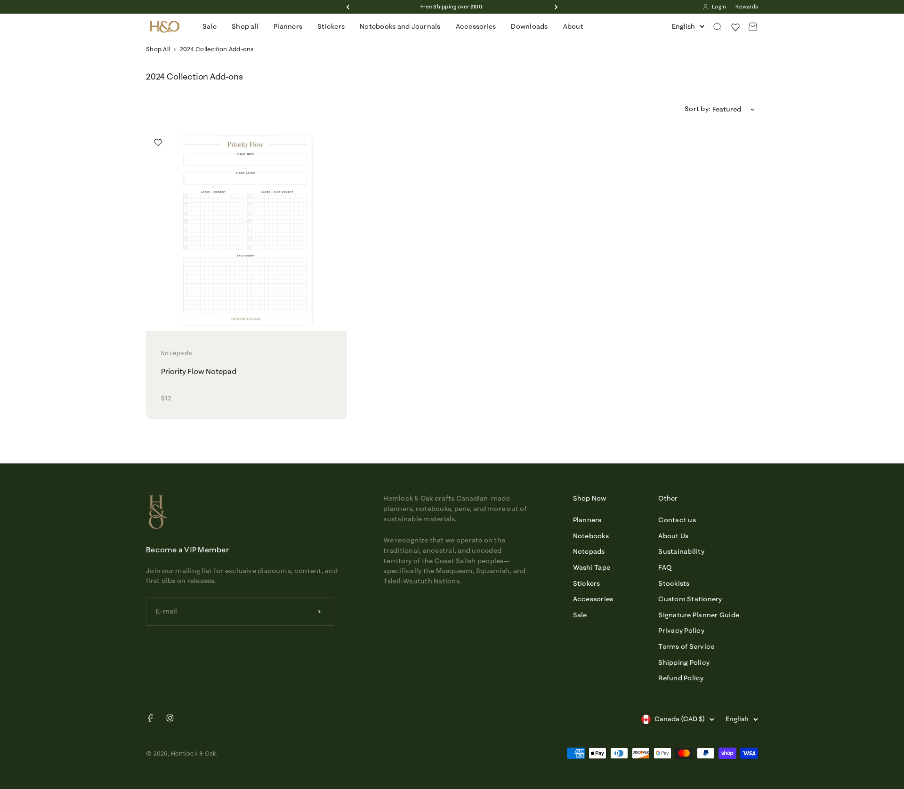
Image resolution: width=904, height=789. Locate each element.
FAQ (664, 567)
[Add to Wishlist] (158, 142)
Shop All (158, 49)
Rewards (746, 6)
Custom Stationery (690, 599)
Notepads (589, 551)
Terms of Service (686, 646)
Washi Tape (592, 567)
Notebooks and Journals (400, 26)
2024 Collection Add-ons (217, 49)
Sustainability (681, 551)
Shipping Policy (684, 662)
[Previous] (347, 6)
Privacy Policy (681, 630)
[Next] (556, 6)
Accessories (476, 26)
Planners (288, 26)
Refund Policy (680, 678)
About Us (673, 536)
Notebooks (591, 536)
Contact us (677, 520)
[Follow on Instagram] (170, 718)
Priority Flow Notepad (198, 371)
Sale (209, 26)
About (573, 26)
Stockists (673, 583)
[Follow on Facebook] (150, 720)
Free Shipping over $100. (452, 6)
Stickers (331, 26)
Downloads (529, 26)
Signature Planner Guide (698, 615)
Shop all (245, 26)
